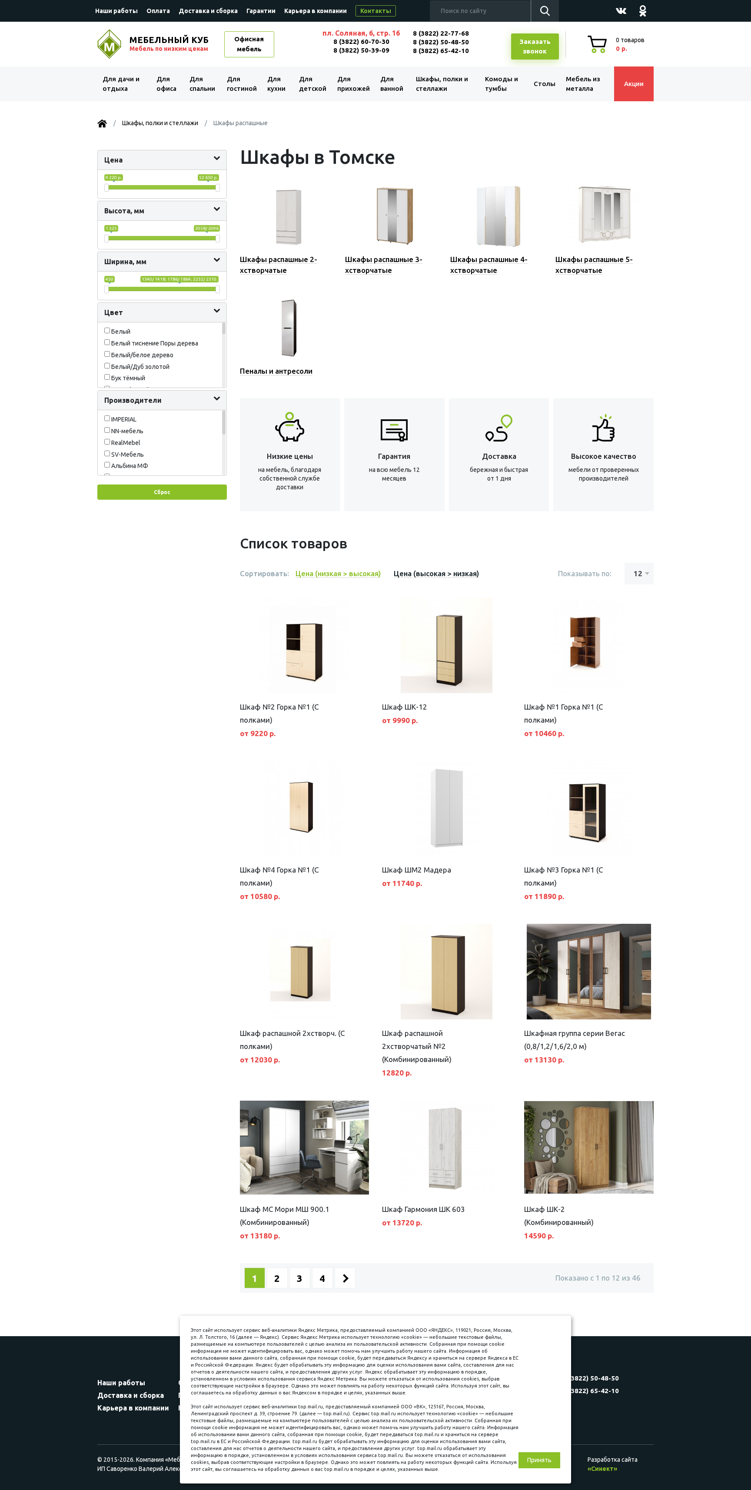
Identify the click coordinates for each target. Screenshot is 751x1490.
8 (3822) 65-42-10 (441, 50)
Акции (634, 83)
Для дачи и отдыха (121, 84)
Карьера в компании (315, 10)
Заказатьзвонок (535, 46)
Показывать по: (584, 573)
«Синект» (602, 1468)
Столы (544, 83)
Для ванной (391, 84)
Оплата (158, 10)
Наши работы (116, 10)
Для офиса (166, 84)
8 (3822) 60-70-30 (361, 41)
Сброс (162, 492)
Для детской (312, 84)
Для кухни (276, 84)
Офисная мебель (249, 44)
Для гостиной (242, 84)
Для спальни (202, 84)
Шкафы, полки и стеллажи (442, 84)
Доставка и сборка (208, 10)
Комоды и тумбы (501, 84)
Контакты (375, 10)
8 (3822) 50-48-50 (441, 42)
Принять (539, 1460)
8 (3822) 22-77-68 (441, 33)
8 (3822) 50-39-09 (361, 50)
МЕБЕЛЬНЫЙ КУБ (169, 43)
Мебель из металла (583, 84)
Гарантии (261, 10)
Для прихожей (353, 84)
